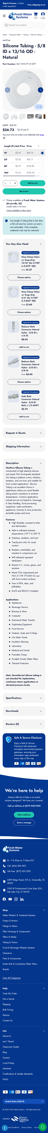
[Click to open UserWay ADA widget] (5, 1128)
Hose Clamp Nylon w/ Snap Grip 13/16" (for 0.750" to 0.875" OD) (30, 261)
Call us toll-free (24, 814)
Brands (6, 969)
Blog (5, 1052)
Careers (6, 1057)
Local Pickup (8, 1063)
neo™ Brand (8, 1041)
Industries (7, 1068)
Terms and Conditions (11, 1127)
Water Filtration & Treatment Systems (19, 915)
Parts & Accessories (12, 958)
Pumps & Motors (10, 920)
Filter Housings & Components (16, 931)
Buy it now (24, 191)
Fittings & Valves (10, 926)
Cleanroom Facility (11, 1046)
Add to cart (32, 183)
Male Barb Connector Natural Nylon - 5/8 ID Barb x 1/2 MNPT (30, 401)
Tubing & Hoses (15, 35)
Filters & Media (9, 936)
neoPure (6, 40)
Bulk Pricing (8, 1009)
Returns (6, 1015)
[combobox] (24, 25)
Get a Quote (8, 998)
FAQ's (5, 1079)
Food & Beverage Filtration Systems (19, 947)
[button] (35, 16)
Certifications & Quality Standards (18, 1073)
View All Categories (12, 978)
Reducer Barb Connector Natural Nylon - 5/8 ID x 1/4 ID (30, 331)
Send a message (24, 822)
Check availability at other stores (18, 210)
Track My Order (10, 993)
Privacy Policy (27, 1127)
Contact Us (7, 1020)
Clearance (7, 953)
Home (5, 35)
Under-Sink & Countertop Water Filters (20, 963)
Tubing (25, 35)
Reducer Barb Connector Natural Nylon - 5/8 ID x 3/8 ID (30, 366)
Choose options (24, 277)
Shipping (6, 1004)
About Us (7, 1036)
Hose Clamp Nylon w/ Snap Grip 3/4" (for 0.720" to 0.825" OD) (30, 296)
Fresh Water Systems (17, 1109)
